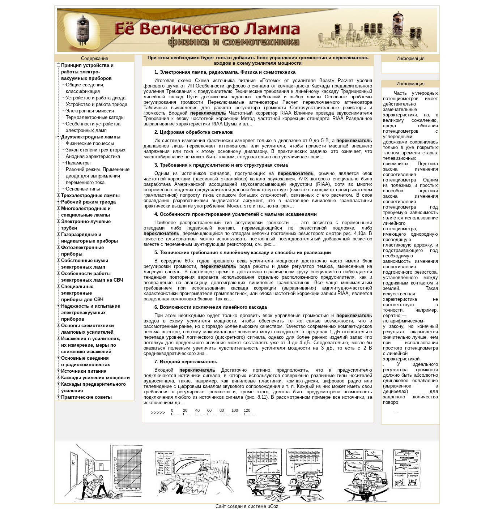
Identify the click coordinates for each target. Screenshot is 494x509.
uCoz (273, 506)
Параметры (78, 163)
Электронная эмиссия (90, 111)
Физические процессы (90, 143)
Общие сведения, (85, 84)
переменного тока (85, 182)
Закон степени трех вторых (95, 150)
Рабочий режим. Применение (97, 169)
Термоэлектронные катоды (95, 117)
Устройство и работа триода (96, 104)
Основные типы (83, 189)
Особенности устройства (93, 124)
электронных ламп (86, 130)
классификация (83, 91)
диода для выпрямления (93, 176)
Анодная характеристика (93, 156)
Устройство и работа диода (95, 97)
